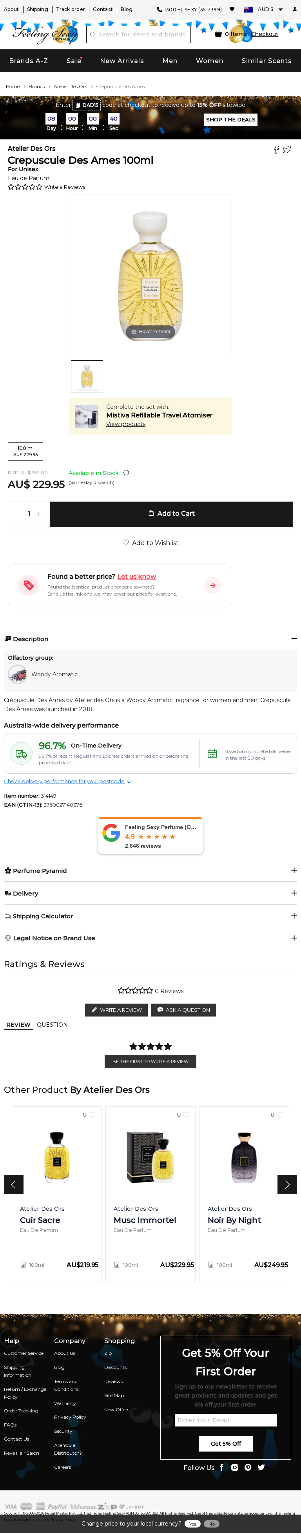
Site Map (114, 1395)
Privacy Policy (70, 1417)
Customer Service (24, 1353)
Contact (103, 9)
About (11, 9)
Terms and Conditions (66, 1385)
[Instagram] (234, 1468)
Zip (108, 1353)
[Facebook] (277, 150)
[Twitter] (288, 150)
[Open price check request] (212, 585)
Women (209, 61)
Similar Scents (267, 61)
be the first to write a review (150, 1061)
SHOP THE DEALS (231, 119)
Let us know (136, 576)
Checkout (264, 34)
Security (63, 1431)
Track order (70, 9)
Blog (126, 9)
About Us (64, 1353)
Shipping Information (17, 1371)
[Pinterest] (248, 1468)
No (212, 1524)
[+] (38, 514)
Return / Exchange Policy (25, 1393)
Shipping (37, 9)
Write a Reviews (64, 187)
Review (18, 1024)
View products (125, 424)
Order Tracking (21, 1411)
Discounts (115, 1367)
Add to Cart (174, 513)
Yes (192, 1524)
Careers (62, 1467)
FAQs (10, 1425)
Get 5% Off (226, 1443)
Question (52, 1024)
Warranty (65, 1403)
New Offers (116, 1409)
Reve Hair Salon (21, 1453)
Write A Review (121, 1010)
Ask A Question (188, 1010)
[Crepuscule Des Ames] (87, 376)
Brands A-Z (28, 61)
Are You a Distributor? (68, 1449)
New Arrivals (122, 61)
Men (170, 61)
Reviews (113, 1381)
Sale (74, 61)
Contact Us (16, 1439)
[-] (19, 514)
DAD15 (90, 105)
